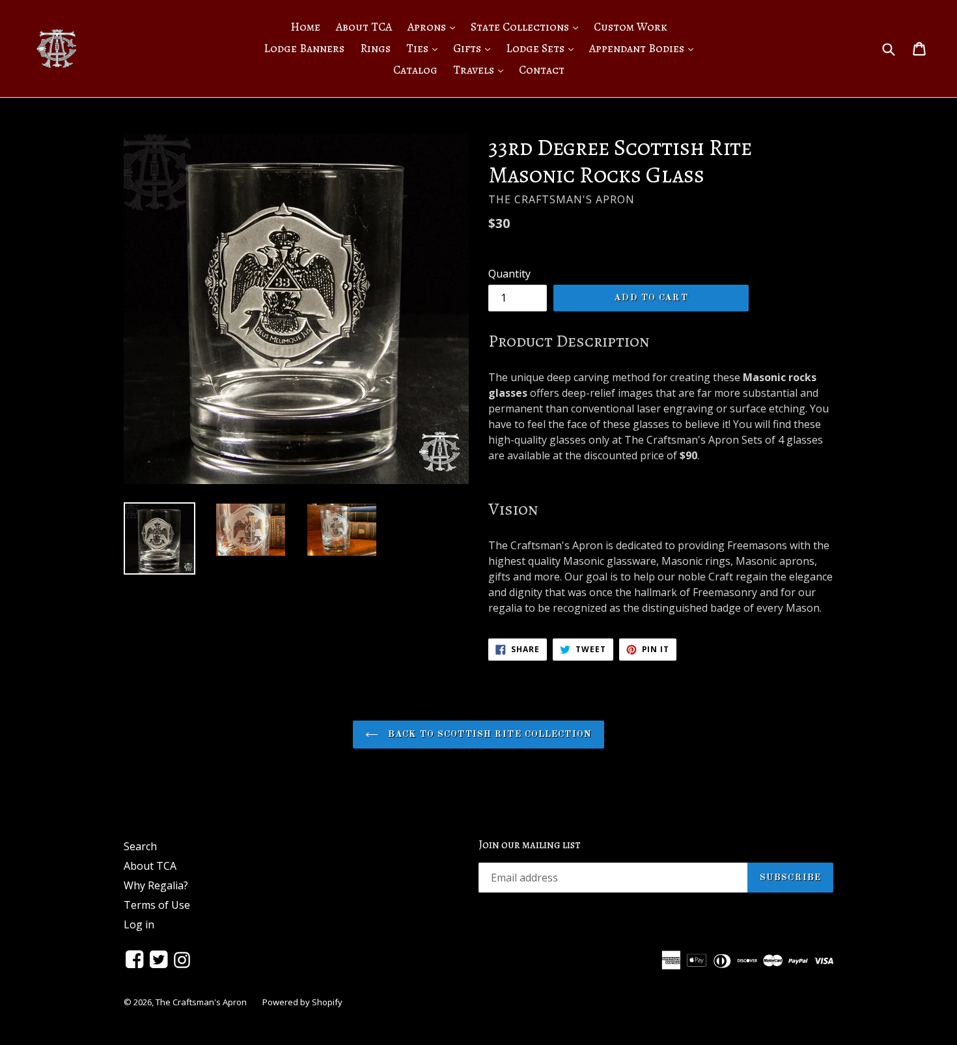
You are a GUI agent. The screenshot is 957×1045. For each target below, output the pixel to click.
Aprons (435, 26)
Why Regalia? (156, 885)
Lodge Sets (543, 48)
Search (140, 846)
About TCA (364, 27)
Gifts (475, 48)
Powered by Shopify (302, 1002)
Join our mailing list (529, 845)
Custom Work (630, 27)
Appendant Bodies (644, 48)
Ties (425, 48)
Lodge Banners (304, 48)
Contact (541, 70)
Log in (139, 924)
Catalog (415, 70)
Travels (481, 69)
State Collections (528, 26)
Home (305, 27)
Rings (375, 48)
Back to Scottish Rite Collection (488, 734)
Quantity (509, 273)
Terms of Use (157, 905)
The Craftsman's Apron (201, 1002)
